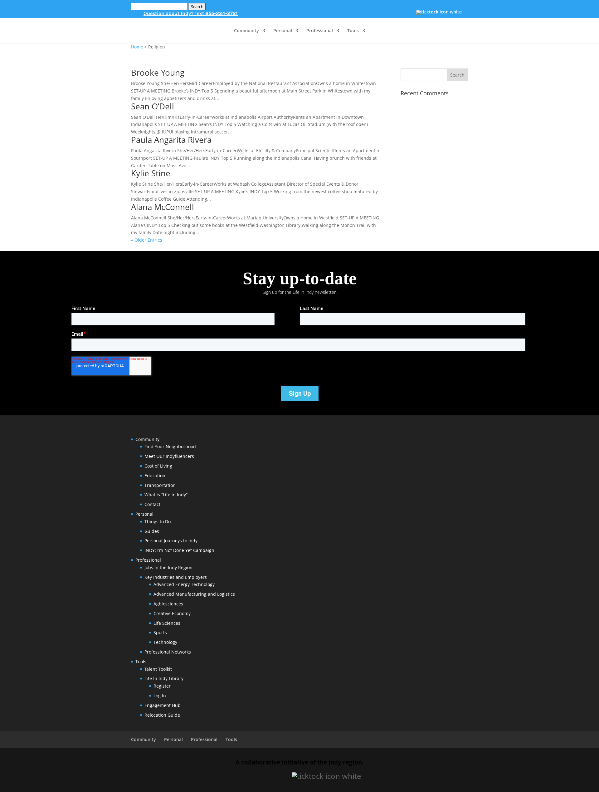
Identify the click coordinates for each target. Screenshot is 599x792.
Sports (160, 632)
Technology (165, 642)
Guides (151, 531)
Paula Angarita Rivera (171, 139)
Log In (159, 696)
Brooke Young (157, 72)
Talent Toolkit (158, 669)
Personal (282, 30)
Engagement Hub (162, 705)
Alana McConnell (162, 207)
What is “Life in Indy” (165, 495)
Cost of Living (158, 466)
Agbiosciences (168, 604)
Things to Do (157, 521)
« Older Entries (146, 240)
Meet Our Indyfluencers (169, 456)
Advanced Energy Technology (184, 584)
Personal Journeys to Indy (170, 541)
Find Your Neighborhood (170, 446)
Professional (319, 30)
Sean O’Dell (152, 106)
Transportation (160, 485)
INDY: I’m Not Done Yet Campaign (179, 550)
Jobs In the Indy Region (168, 567)
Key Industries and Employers (175, 577)
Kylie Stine (150, 173)
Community (246, 30)
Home (137, 47)
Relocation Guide (162, 715)
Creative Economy (172, 613)
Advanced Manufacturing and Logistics (194, 594)
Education (154, 476)
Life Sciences (166, 623)
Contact (152, 504)
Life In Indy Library (163, 678)
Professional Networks (167, 652)
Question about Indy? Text (191, 13)
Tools (353, 30)
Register (162, 686)
